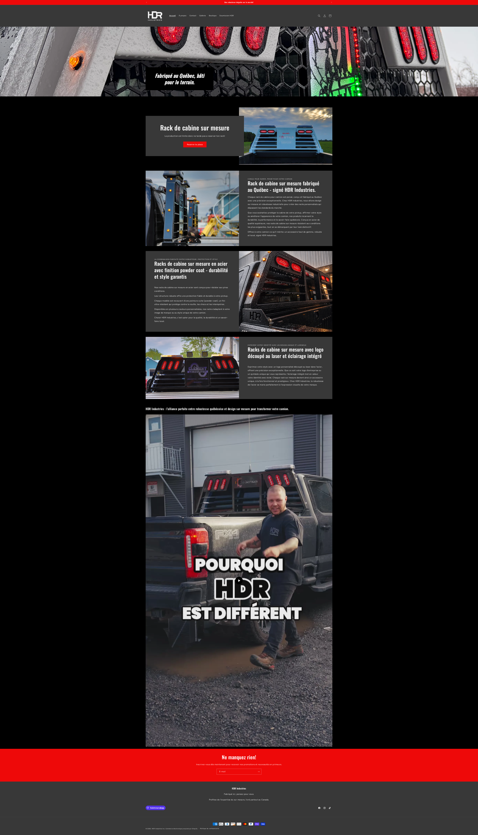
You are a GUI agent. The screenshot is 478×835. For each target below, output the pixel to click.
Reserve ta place (195, 144)
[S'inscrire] (258, 772)
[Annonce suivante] (331, 2)
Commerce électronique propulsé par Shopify (182, 829)
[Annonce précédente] (146, 2)
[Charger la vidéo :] (239, 580)
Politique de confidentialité (209, 828)
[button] (319, 16)
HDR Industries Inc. (158, 829)
